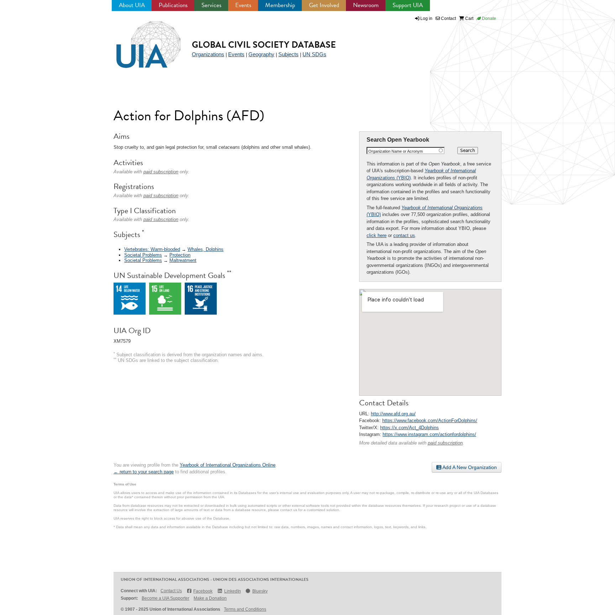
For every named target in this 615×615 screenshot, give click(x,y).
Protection (179, 255)
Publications (173, 5)
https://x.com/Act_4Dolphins (409, 427)
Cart (468, 18)
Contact (448, 18)
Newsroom (366, 5)
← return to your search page (144, 471)
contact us (404, 235)
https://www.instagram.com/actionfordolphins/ (429, 434)
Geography (261, 54)
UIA (140, 40)
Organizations (208, 54)
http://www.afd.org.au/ (393, 413)
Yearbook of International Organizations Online (227, 465)
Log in (426, 18)
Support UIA (408, 5)
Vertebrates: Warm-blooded (152, 249)
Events (243, 5)
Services (211, 5)
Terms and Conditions (245, 609)
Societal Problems (143, 255)
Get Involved (324, 5)
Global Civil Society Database (264, 44)
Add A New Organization (469, 467)
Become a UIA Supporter (165, 598)
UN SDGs (314, 54)
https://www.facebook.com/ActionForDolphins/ (429, 420)
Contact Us (171, 590)
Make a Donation (210, 598)
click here (377, 235)
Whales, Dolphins (206, 249)
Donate (488, 18)
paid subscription (445, 443)
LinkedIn (232, 591)
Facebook (202, 591)
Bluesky (260, 591)
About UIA (132, 5)
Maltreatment (182, 260)
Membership (280, 5)
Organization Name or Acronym (395, 151)
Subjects (288, 54)
